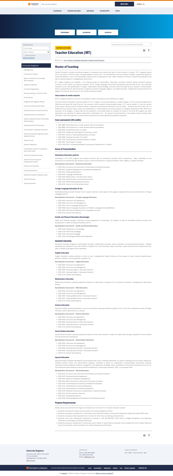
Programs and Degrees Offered (34, 102)
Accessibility (98, 468)
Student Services (29, 179)
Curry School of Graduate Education (36, 130)
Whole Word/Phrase (30, 55)
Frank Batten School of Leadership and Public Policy (35, 150)
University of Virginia (31, 74)
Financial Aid (28, 97)
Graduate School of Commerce (34, 125)
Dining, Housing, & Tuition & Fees (35, 93)
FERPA (117, 11)
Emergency (107, 468)
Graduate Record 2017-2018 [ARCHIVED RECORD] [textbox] (127, 44)
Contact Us (143, 468)
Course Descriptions (30, 170)
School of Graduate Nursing (33, 155)
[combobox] (131, 44)
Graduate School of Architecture (34, 115)
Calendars (57, 11)
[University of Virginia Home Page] (36, 468)
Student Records (74, 11)
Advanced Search (29, 58)
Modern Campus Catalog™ (104, 473)
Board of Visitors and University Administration (34, 79)
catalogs (64, 473)
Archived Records (30, 183)
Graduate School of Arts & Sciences (36, 110)
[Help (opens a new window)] (148, 50)
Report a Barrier (129, 468)
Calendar (86, 32)
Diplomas (90, 11)
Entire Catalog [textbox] (28, 48)
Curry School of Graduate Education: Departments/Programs (84, 60)
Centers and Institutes (31, 166)
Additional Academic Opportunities (35, 175)
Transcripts (104, 11)
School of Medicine (30, 145)
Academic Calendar (30, 85)
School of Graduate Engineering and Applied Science (36, 135)
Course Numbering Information (34, 106)
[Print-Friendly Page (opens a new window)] (144, 50)
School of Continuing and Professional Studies (32, 160)
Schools (108, 32)
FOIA (121, 468)
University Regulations (31, 89)
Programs (65, 32)
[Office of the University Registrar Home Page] (42, 4)
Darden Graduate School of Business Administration (36, 120)
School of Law (28, 140)
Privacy (115, 468)
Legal (90, 468)
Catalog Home (28, 70)
